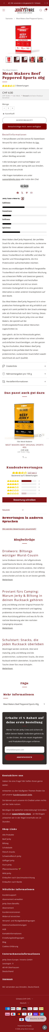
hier (37, 142)
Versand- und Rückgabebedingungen (18, 920)
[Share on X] (22, 192)
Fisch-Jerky (7, 864)
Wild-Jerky (6, 873)
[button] (8, 85)
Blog (4, 942)
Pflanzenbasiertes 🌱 (11, 869)
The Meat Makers (10, 70)
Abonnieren (24, 757)
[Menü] (3, 10)
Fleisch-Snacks (8, 852)
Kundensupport (9, 895)
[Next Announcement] (45, 3)
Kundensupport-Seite (22, 794)
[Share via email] (31, 192)
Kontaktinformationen (12, 933)
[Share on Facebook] (17, 192)
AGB (4, 929)
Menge (5, 104)
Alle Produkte (8, 834)
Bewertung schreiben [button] (24, 499)
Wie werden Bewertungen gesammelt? (19, 529)
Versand (26, 96)
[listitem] (25, 3)
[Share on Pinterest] (26, 192)
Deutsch (23, 1003)
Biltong (5, 843)
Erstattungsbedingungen (13, 938)
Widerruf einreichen (11, 916)
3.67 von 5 (32, 473)
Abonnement (8, 908)
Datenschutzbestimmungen (14, 925)
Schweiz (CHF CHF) (23, 999)
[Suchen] (40, 10)
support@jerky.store (11, 179)
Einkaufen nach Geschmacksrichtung (18, 877)
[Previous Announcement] (4, 3)
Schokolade (7, 847)
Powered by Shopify (24, 1026)
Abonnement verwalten (12, 899)
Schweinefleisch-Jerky (11, 856)
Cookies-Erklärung (10, 946)
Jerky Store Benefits (10, 903)
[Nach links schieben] (4, 59)
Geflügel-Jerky (8, 860)
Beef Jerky (6, 839)
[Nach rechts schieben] (44, 59)
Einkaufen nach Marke (12, 882)
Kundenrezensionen (11, 912)
